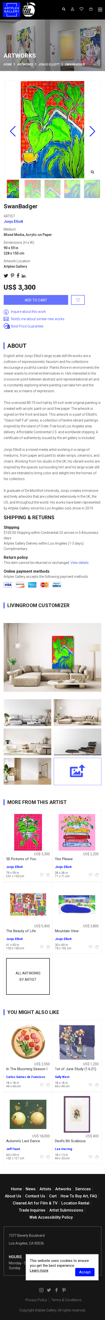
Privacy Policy (36, 1300)
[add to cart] (48, 875)
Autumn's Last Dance (23, 1141)
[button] (92, 131)
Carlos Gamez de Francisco (25, 1077)
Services (83, 1189)
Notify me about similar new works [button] (37, 319)
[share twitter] (6, 276)
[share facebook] (18, 276)
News (31, 1189)
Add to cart (36, 300)
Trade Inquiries (32, 1210)
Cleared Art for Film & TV (35, 1203)
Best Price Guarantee (27, 326)
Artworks (63, 1189)
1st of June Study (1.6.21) (75, 1069)
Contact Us (35, 1196)
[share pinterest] (12, 276)
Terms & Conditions (66, 1300)
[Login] (72, 9)
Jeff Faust (13, 1149)
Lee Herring (63, 1149)
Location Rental (75, 1203)
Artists (45, 1189)
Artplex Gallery (45, 1310)
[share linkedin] (23, 276)
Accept (85, 1272)
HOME (8, 64)
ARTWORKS (25, 64)
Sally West (62, 1077)
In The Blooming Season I (26, 1069)
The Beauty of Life (21, 931)
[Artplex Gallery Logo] (11, 9)
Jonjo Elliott (49, 64)
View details (80, 563)
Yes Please (64, 859)
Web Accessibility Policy (51, 1217)
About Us (13, 1196)
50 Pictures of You (21, 859)
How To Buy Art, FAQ (79, 1196)
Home (16, 1189)
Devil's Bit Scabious (70, 1141)
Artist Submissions (66, 1210)
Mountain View (67, 931)
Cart (53, 1196)
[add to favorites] (78, 300)
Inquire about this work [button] (28, 312)
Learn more (39, 1270)
